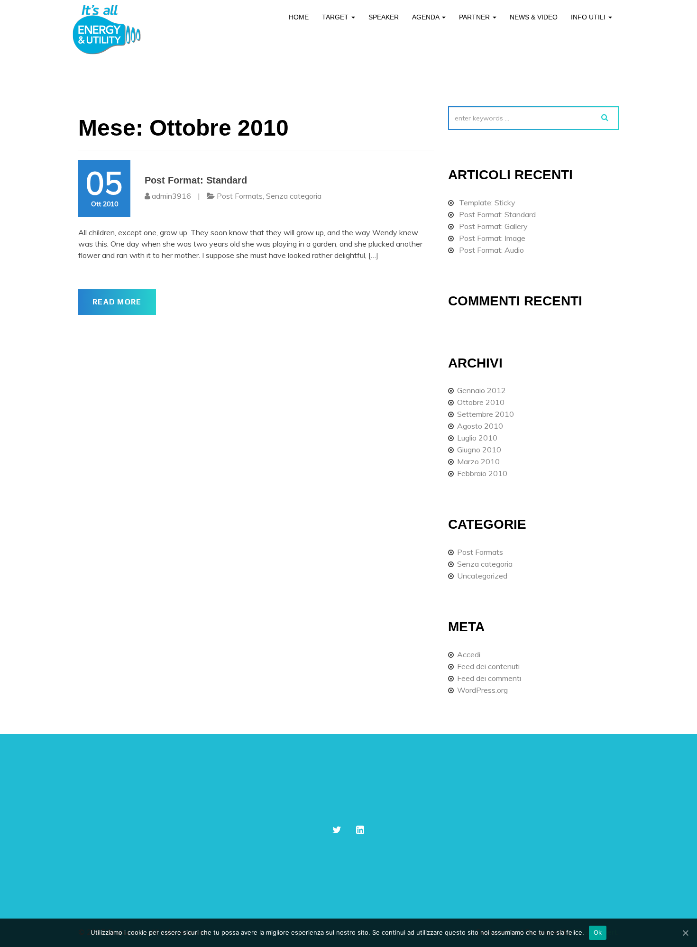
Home (299, 17)
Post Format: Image (492, 238)
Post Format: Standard (196, 180)
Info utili (589, 17)
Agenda (426, 17)
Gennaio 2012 (481, 390)
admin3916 (171, 196)
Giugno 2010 (479, 449)
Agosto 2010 (480, 426)
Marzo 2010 (478, 461)
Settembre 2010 (485, 414)
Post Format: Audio (491, 250)
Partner (475, 17)
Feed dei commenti (489, 678)
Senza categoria (293, 196)
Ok (598, 932)
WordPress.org (482, 690)
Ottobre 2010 (480, 402)
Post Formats (240, 196)
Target (336, 17)
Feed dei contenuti (488, 666)
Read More (117, 301)
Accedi (468, 654)
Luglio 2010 (477, 437)
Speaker (383, 17)
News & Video (534, 17)
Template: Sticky (487, 202)
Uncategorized (482, 575)
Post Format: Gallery (493, 226)
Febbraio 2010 (482, 473)
